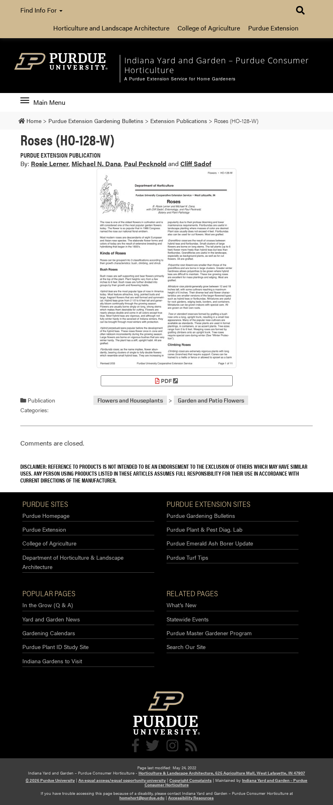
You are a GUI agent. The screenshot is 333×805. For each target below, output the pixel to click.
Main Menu (49, 102)
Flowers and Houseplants (130, 400)
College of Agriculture (208, 27)
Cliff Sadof (195, 163)
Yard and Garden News (51, 619)
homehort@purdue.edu (141, 798)
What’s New (181, 605)
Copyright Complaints (190, 780)
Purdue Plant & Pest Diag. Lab (204, 529)
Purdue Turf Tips (187, 557)
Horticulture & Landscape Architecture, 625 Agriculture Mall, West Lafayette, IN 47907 (221, 773)
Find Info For (39, 10)
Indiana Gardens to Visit (52, 661)
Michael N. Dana (96, 163)
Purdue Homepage (45, 515)
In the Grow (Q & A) (47, 605)
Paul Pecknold (145, 163)
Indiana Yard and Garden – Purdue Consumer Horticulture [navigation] (216, 65)
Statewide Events (187, 619)
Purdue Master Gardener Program (209, 633)
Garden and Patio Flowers (211, 400)
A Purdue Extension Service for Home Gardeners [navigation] (180, 79)
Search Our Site (185, 647)
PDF (166, 381)
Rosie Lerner (50, 163)
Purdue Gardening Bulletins (200, 515)
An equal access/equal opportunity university (122, 780)
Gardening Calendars (48, 633)
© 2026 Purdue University (50, 780)
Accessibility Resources (191, 798)
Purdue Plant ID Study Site (55, 647)
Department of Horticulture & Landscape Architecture (72, 562)
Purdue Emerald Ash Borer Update (209, 543)
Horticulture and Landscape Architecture (111, 27)
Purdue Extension (273, 27)
